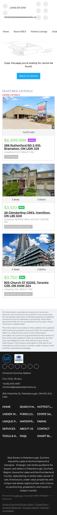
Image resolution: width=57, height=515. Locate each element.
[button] (11, 407)
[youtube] (45, 11)
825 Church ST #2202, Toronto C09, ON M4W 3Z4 (26, 284)
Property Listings (30, 507)
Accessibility (8, 511)
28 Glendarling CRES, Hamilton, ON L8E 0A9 (27, 214)
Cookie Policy (41, 504)
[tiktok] (38, 17)
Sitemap (44, 507)
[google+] (45, 17)
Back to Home (28, 75)
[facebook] (38, 4)
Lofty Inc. (18, 496)
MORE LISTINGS (11, 95)
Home (6, 31)
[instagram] (38, 11)
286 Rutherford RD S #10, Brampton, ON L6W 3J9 (22, 147)
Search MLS (20, 31)
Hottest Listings (39, 31)
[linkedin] (45, 4)
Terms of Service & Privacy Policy (18, 504)
